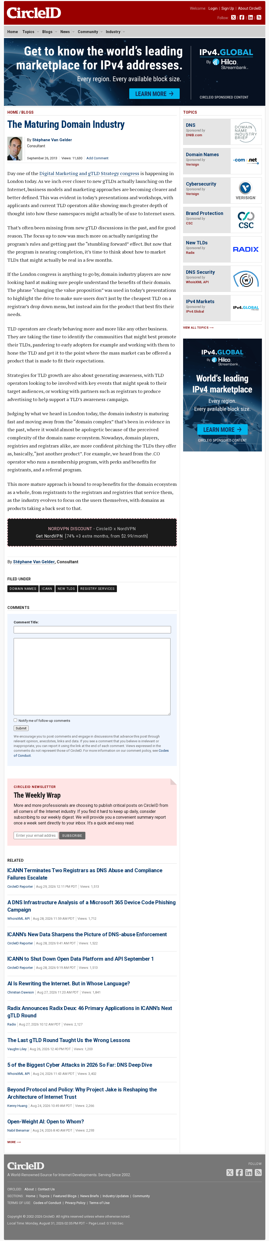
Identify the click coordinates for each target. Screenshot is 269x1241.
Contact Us (46, 1189)
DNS (190, 125)
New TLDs (66, 589)
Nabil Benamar (18, 1130)
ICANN (47, 589)
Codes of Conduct (47, 1203)
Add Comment (97, 158)
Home (12, 32)
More (11, 1142)
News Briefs (89, 1196)
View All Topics (196, 327)
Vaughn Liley (17, 1049)
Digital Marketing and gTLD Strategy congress (89, 173)
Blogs (47, 32)
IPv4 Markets (200, 301)
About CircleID (249, 8)
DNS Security (200, 272)
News (65, 32)
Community (88, 32)
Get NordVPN (49, 536)
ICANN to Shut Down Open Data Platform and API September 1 (80, 959)
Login (213, 8)
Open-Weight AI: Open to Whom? (45, 1121)
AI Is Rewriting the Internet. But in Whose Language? (68, 983)
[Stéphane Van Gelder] (14, 158)
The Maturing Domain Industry (66, 124)
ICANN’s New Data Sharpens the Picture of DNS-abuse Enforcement (87, 934)
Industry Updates (116, 1196)
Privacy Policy (75, 1203)
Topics (28, 32)
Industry (113, 32)
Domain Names (23, 589)
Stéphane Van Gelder (34, 561)
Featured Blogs (64, 1196)
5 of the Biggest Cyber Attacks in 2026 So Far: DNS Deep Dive (79, 1065)
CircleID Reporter (20, 886)
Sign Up (227, 8)
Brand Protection (204, 213)
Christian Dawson (20, 992)
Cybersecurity (201, 184)
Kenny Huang (17, 1106)
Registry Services (97, 589)
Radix (11, 1024)
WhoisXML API (18, 919)
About (29, 1189)
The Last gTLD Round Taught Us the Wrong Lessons (69, 1040)
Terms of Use (99, 1203)
